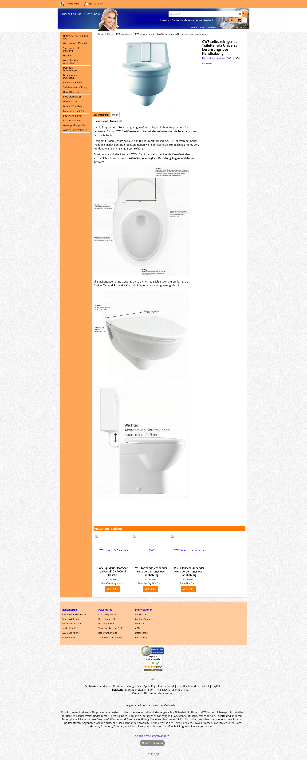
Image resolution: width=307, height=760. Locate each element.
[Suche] (244, 14)
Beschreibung (101, 114)
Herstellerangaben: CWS (216, 58)
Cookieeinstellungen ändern (152, 736)
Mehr (115, 114)
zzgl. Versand (207, 63)
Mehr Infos (112, 589)
